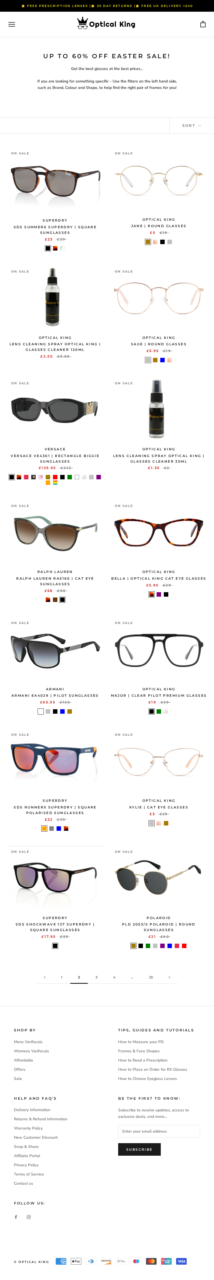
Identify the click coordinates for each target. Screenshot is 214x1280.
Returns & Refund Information (40, 1119)
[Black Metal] (33, 477)
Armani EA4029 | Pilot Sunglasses (55, 695)
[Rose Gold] (155, 242)
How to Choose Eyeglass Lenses (147, 1078)
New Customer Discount (36, 1137)
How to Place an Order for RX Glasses (152, 1069)
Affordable (23, 1060)
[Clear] (84, 477)
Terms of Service (29, 1174)
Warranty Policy (28, 1128)
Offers (19, 1069)
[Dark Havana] (55, 248)
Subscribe (139, 1149)
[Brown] (55, 600)
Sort (189, 125)
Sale (18, 1078)
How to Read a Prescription (142, 1060)
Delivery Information (32, 1110)
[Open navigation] (11, 24)
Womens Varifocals (31, 1051)
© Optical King (31, 1262)
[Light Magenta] (62, 482)
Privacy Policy (26, 1165)
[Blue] (162, 360)
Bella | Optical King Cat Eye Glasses (158, 578)
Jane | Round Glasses (159, 226)
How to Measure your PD (141, 1042)
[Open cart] (203, 24)
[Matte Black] (62, 477)
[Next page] (169, 977)
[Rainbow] (55, 482)
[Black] (48, 248)
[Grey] (51, 828)
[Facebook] (16, 1217)
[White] (77, 477)
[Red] (55, 477)
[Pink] (26, 477)
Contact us (23, 1183)
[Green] (69, 477)
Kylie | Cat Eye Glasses (158, 807)
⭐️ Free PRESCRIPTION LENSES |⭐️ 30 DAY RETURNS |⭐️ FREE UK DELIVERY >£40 (107, 6)
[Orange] (48, 482)
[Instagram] (29, 1217)
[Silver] (169, 242)
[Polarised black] (40, 711)
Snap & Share (26, 1146)
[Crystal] (62, 248)
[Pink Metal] (40, 477)
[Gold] (148, 242)
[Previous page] (44, 977)
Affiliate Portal (27, 1155)
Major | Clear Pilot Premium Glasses (159, 695)
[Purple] (98, 477)
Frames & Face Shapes (139, 1051)
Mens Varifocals (28, 1042)
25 (151, 977)
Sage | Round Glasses (159, 344)
